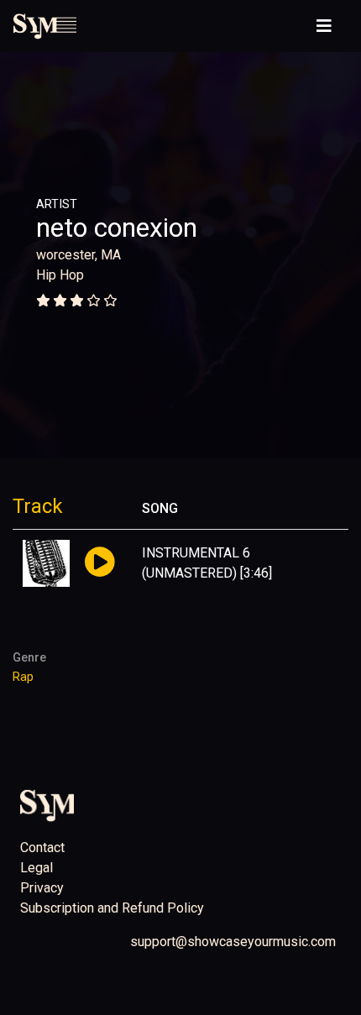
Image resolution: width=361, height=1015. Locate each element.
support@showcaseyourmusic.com (233, 942)
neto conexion (116, 227)
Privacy (42, 888)
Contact (42, 847)
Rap (23, 677)
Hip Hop (60, 275)
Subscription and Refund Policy (112, 908)
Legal (36, 868)
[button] (99, 563)
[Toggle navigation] (324, 26)
